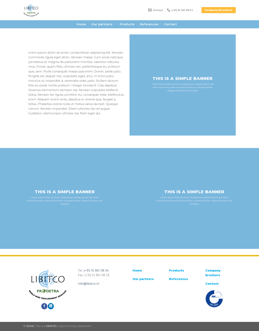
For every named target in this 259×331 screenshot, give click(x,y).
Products (127, 24)
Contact (170, 24)
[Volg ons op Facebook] (44, 306)
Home (81, 24)
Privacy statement (79, 326)
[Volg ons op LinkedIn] (51, 306)
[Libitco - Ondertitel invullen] (38, 10)
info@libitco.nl (88, 283)
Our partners (101, 24)
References (149, 24)
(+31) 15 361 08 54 (96, 270)
